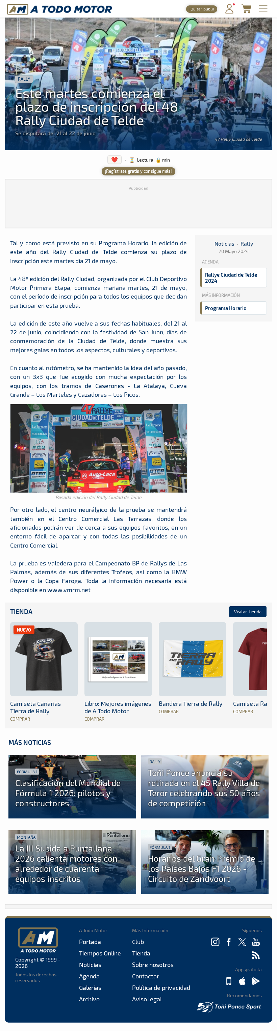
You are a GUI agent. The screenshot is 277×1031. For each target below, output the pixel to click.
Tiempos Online (100, 953)
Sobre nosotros (153, 964)
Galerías (90, 987)
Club (138, 941)
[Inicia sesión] (229, 12)
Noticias (224, 243)
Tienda (21, 611)
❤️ (114, 159)
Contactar (145, 976)
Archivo (89, 999)
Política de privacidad (161, 987)
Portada (90, 941)
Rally (24, 79)
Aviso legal (147, 999)
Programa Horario (226, 308)
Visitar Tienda (247, 611)
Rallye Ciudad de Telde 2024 (231, 278)
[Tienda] (246, 11)
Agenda (89, 976)
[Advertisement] (138, 206)
